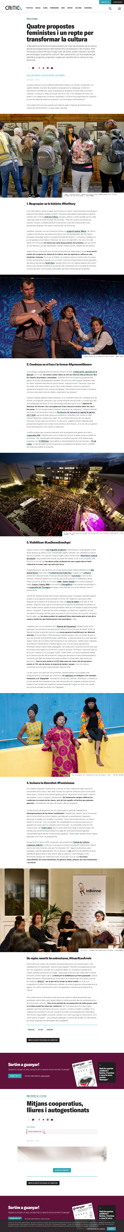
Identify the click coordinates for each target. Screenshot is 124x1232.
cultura (40, 1029)
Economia (88, 8)
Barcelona (31, 1029)
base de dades (73, 602)
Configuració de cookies (96, 1228)
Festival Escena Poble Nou (60, 573)
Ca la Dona (76, 576)
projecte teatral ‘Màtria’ (77, 231)
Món (63, 8)
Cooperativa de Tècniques (39, 587)
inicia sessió (45, 1076)
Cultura (78, 8)
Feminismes (54, 8)
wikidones (69, 675)
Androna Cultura (51, 217)
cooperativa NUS (33, 435)
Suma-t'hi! (14, 1076)
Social (38, 8)
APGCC (41, 981)
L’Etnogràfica (66, 584)
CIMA (59, 581)
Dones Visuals (69, 581)
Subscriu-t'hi (105, 2)
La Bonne (87, 573)
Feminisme (50, 1029)
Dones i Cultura (38, 584)
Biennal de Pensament (66, 626)
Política (29, 8)
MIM (47, 584)
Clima (45, 8)
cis (69, 851)
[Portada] (13, 8)
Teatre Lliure (46, 828)
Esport (70, 8)
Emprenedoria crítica (36, 1096)
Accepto (111, 1228)
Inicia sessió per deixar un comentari (44, 1040)
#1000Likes (44, 441)
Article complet (62, 1170)
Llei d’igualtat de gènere (56, 550)
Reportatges (32, 19)
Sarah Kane (50, 263)
